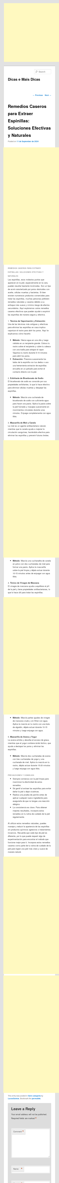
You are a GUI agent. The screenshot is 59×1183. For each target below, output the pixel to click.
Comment (18, 1131)
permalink (36, 1098)
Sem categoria (34, 1095)
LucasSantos (13, 1098)
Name (17, 1168)
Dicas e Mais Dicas (24, 79)
